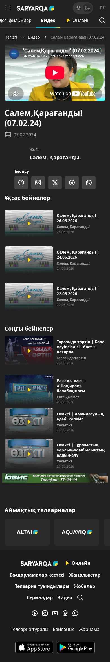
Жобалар (84, 586)
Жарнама (89, 629)
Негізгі (11, 37)
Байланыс (63, 629)
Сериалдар (40, 597)
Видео (48, 20)
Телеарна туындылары (42, 586)
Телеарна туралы (29, 629)
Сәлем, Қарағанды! (55, 157)
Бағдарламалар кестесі (37, 575)
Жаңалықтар (84, 575)
